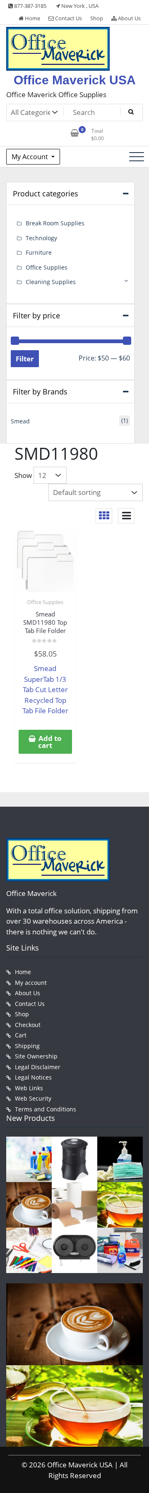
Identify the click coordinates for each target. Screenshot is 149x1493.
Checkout (28, 1025)
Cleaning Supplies (51, 282)
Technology (41, 238)
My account (31, 983)
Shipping (27, 1046)
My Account (31, 156)
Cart (20, 1035)
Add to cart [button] (50, 741)
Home (32, 18)
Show (23, 475)
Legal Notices (33, 1077)
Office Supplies (45, 602)
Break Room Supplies (55, 223)
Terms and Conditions (45, 1109)
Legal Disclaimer (37, 1067)
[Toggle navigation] (136, 156)
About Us (129, 18)
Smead (20, 421)
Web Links (29, 1088)
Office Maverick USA (75, 80)
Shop (96, 18)
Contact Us (68, 18)
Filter (25, 358)
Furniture (39, 252)
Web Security (33, 1098)
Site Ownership (36, 1056)
